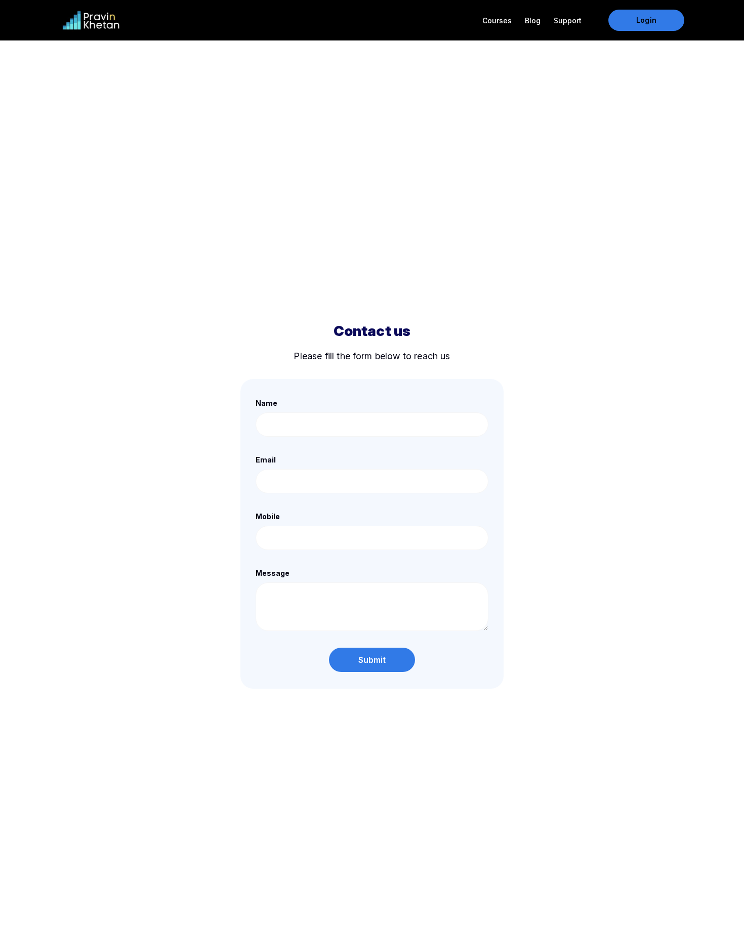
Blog (533, 20)
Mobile (268, 516)
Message (273, 573)
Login (646, 20)
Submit (372, 660)
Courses (497, 20)
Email (266, 459)
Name (266, 403)
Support (568, 20)
